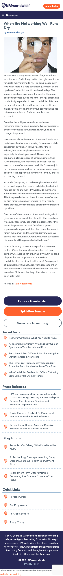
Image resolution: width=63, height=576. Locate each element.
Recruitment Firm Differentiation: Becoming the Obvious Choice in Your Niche (34, 355)
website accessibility (11, 574)
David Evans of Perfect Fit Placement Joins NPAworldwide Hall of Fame (32, 414)
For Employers (18, 505)
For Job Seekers (19, 513)
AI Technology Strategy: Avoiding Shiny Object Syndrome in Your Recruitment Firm (33, 345)
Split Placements (23, 283)
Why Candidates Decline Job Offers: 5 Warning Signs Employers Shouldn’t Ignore (33, 374)
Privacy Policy (31, 563)
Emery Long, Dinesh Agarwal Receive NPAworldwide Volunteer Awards (32, 426)
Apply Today (51, 6)
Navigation (12, 14)
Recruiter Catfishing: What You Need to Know (33, 337)
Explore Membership (32, 301)
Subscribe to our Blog (32, 323)
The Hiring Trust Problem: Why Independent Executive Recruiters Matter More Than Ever (32, 364)
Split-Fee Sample (32, 311)
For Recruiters (18, 496)
